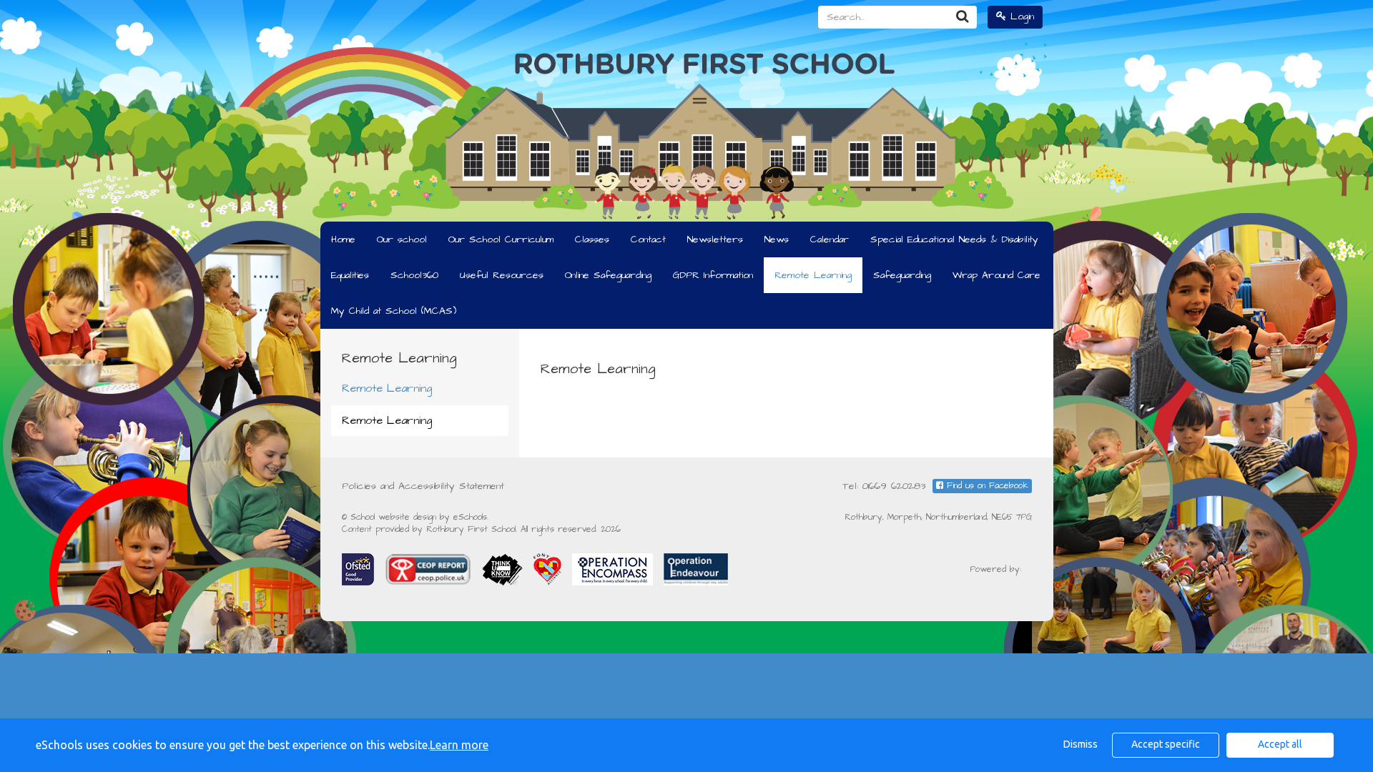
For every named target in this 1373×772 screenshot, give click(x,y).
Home (343, 239)
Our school (402, 239)
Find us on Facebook (985, 486)
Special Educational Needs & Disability (954, 239)
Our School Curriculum (500, 239)
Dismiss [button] (1080, 744)
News (776, 239)
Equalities (350, 275)
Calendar (829, 239)
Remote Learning (813, 275)
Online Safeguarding (608, 275)
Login (1020, 16)
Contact (648, 239)
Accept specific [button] (1165, 744)
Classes (592, 239)
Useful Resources (501, 275)
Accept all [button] (1280, 744)
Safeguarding (902, 275)
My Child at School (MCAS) (393, 311)
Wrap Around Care (996, 275)
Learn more (459, 744)
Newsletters (715, 239)
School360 (414, 275)
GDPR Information (713, 275)
